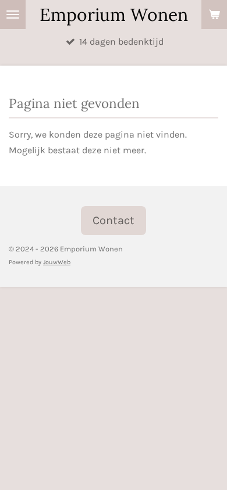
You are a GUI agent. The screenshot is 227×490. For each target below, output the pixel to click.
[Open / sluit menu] (13, 14)
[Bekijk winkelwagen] (214, 14)
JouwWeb (56, 262)
